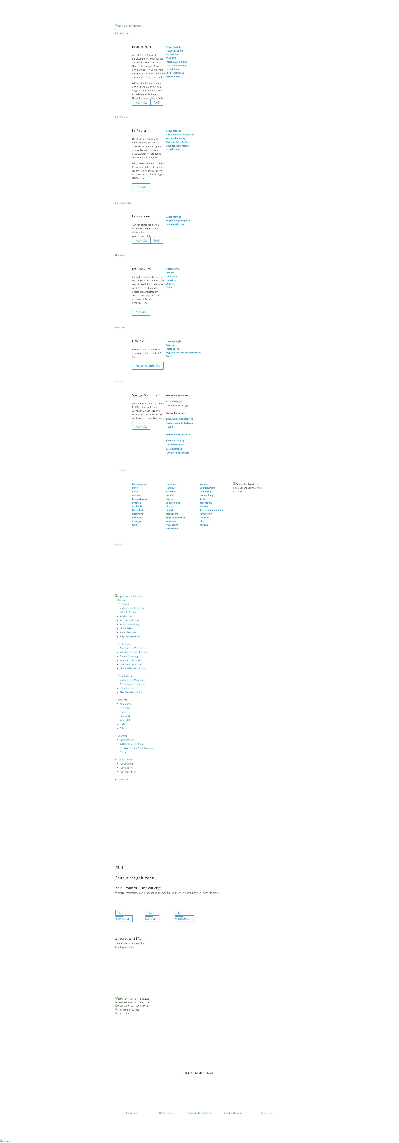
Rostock (204, 506)
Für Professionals (129, 632)
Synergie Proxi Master (177, 145)
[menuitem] (199, 29)
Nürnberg (205, 484)
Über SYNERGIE (128, 739)
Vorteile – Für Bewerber (132, 608)
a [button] (116, 29)
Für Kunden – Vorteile (131, 648)
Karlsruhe (171, 491)
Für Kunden (124, 644)
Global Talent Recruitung (132, 668)
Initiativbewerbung (129, 624)
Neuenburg (172, 524)
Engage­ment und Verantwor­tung (137, 747)
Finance (124, 711)
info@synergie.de (124, 947)
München (171, 521)
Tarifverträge (175, 401)
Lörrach (170, 506)
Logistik (123, 724)
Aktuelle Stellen (128, 612)
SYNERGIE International (132, 743)
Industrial (125, 720)
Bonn (135, 491)
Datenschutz (165, 1113)
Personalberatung (129, 656)
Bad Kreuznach (140, 484)
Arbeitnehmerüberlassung (133, 652)
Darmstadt (138, 510)
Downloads (267, 1113)
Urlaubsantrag (176, 440)
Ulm (202, 521)
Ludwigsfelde (173, 502)
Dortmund (137, 513)
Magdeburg (172, 513)
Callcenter (125, 707)
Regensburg (206, 502)
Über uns (122, 735)
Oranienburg (206, 495)
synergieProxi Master (131, 664)
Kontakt (141, 187)
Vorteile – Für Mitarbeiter (133, 680)
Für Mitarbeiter (125, 675)
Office (123, 728)
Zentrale (204, 524)
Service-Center (125, 759)
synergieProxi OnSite (130, 660)
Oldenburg (205, 491)
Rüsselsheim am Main (211, 510)
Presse (123, 752)
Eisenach (137, 517)
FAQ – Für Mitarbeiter (131, 692)
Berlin (135, 487)
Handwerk (125, 716)
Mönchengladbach (175, 517)
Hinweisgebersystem (199, 1113)
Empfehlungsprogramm (132, 684)
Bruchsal (136, 502)
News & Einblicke (148, 365)
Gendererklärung (233, 1113)
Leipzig (169, 498)
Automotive (126, 703)
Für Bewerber (125, 604)
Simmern (204, 517)
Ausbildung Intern (129, 620)
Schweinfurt (206, 513)
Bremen (136, 495)
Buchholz (137, 506)
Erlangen (137, 521)
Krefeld (169, 495)
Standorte (123, 779)
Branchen (123, 699)
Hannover (171, 487)
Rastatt (203, 498)
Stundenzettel (175, 444)
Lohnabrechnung (129, 688)
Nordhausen (172, 528)
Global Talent (126, 628)
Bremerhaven (139, 498)
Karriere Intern (127, 616)
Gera (134, 524)
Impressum (132, 1113)
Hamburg (171, 484)
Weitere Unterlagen (178, 405)
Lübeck (170, 510)
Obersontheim (207, 487)
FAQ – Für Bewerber (130, 636)
